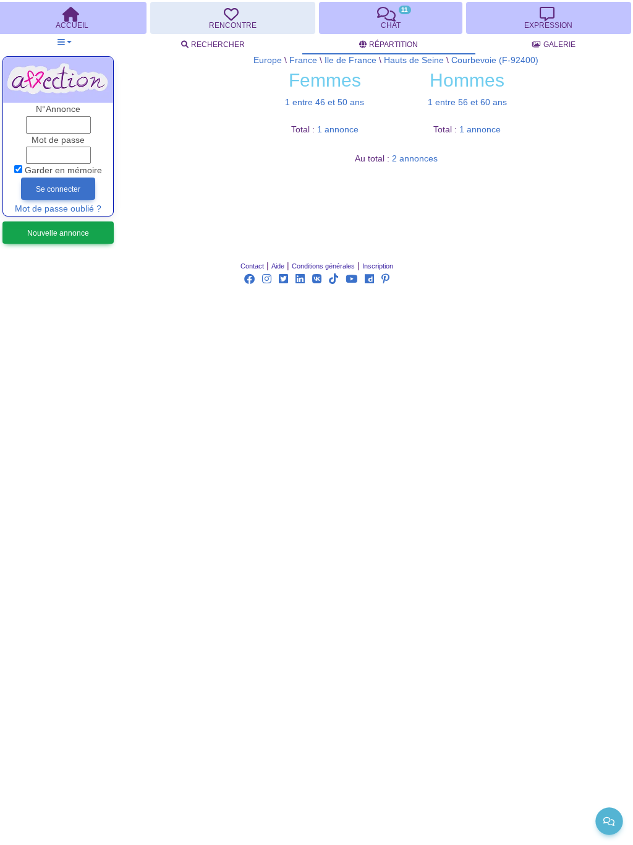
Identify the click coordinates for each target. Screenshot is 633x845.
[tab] (232, 18)
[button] (64, 42)
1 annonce (338, 129)
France (303, 60)
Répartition (393, 44)
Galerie (559, 44)
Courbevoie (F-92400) (494, 60)
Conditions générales (323, 266)
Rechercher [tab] (218, 44)
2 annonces (415, 158)
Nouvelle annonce (58, 233)
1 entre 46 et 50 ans (324, 102)
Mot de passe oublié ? (58, 208)
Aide (277, 266)
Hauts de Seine (414, 60)
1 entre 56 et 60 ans (467, 102)
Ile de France (350, 60)
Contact (252, 266)
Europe (267, 60)
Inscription (377, 266)
